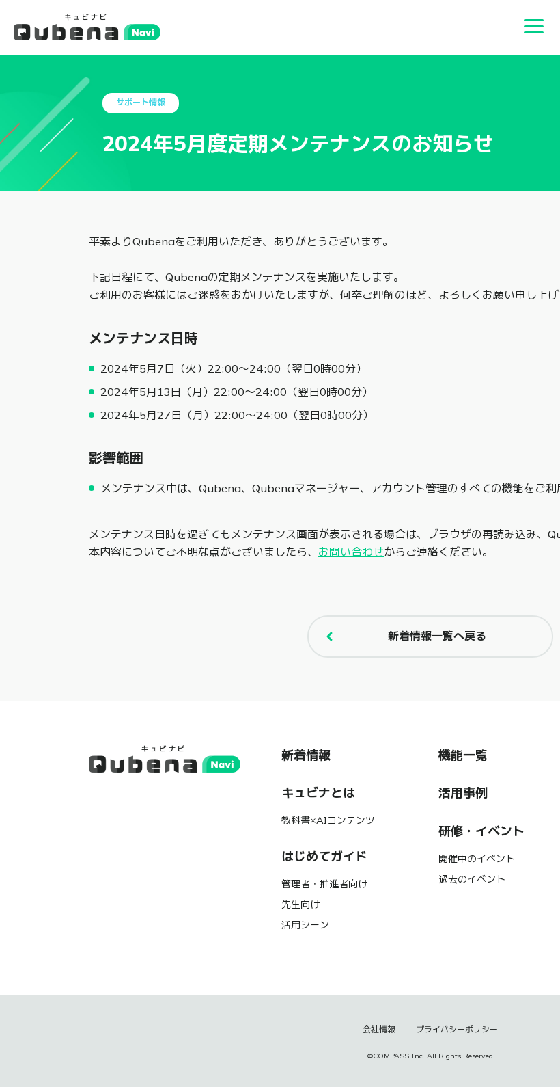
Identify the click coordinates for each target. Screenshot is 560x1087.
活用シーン (305, 925)
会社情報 (379, 1029)
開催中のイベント (476, 858)
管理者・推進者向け (324, 884)
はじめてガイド (324, 856)
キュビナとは (318, 793)
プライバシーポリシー (457, 1029)
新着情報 (306, 755)
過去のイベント (471, 879)
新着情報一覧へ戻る (437, 635)
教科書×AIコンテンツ (328, 820)
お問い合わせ (351, 551)
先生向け (300, 904)
